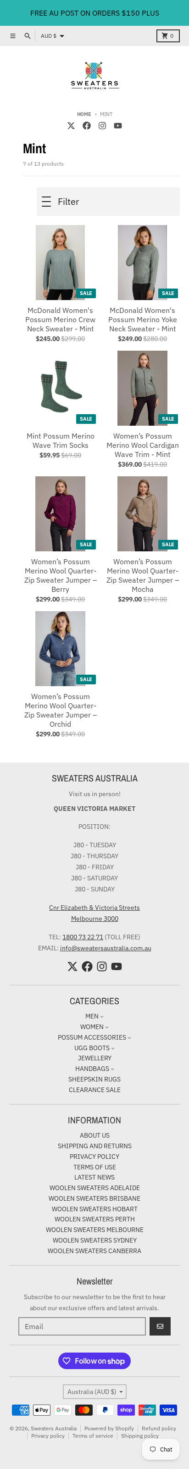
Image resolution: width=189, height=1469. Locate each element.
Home (84, 114)
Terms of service (92, 1435)
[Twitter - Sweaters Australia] (71, 126)
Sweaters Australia (54, 1428)
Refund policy (159, 1428)
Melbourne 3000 (94, 918)
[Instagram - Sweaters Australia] (102, 126)
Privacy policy (48, 1435)
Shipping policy (140, 1435)
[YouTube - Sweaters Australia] (118, 126)
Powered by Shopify (109, 1428)
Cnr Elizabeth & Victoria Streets (94, 907)
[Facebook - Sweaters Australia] (87, 126)
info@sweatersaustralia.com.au (105, 948)
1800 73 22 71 (82, 937)
